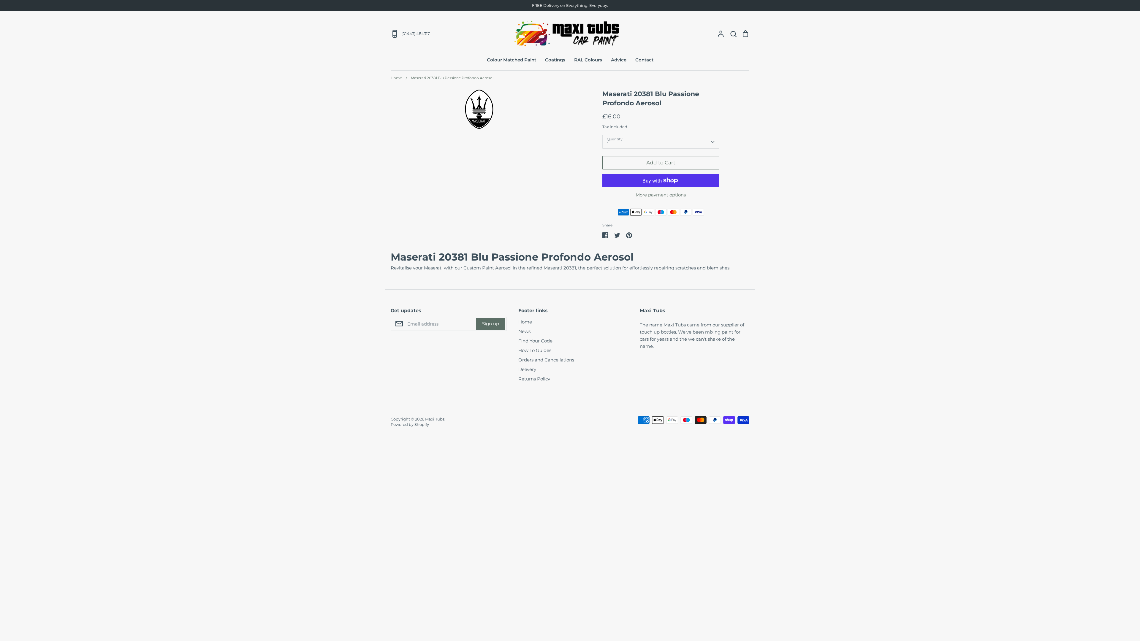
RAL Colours (588, 60)
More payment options (661, 195)
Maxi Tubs (434, 419)
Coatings (555, 60)
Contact (644, 60)
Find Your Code (535, 341)
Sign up (490, 323)
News (524, 331)
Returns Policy (534, 379)
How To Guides (534, 350)
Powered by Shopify (410, 424)
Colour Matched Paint (511, 60)
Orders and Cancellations (546, 360)
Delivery (527, 369)
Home (525, 322)
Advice (618, 60)
